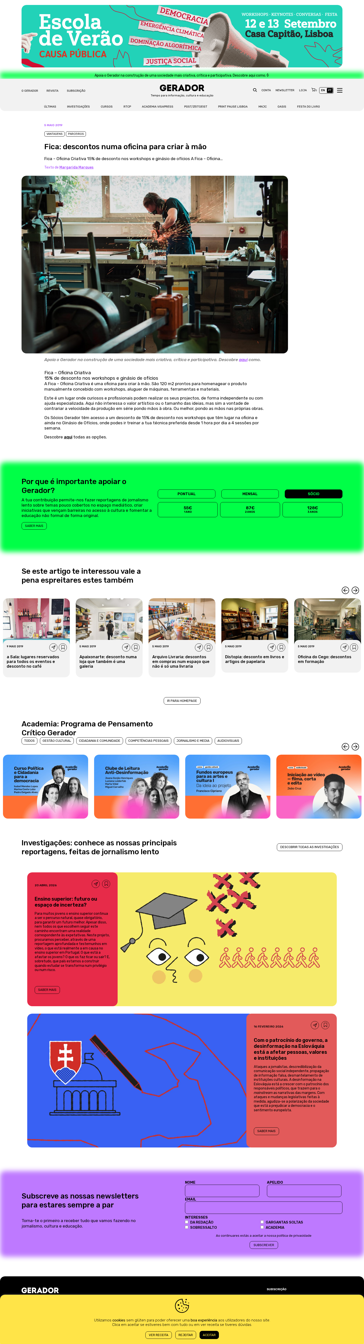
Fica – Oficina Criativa (67, 372)
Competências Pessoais (148, 741)
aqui (243, 359)
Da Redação (201, 1222)
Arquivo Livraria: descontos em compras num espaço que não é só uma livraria (180, 662)
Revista (52, 90)
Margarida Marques (76, 167)
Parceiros (76, 134)
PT (330, 90)
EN (323, 90)
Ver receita (158, 1335)
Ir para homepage (182, 701)
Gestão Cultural (57, 741)
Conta (266, 90)
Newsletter (285, 90)
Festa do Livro (308, 106)
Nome (190, 1182)
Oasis (282, 106)
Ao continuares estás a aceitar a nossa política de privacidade (264, 1235)
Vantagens (54, 134)
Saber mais (34, 526)
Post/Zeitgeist (195, 106)
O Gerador (30, 90)
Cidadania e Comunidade (99, 741)
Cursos (107, 106)
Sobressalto (203, 1227)
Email (190, 1199)
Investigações (78, 106)
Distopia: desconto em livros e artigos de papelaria (254, 659)
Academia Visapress (157, 106)
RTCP (127, 106)
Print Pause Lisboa (233, 106)
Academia (275, 1227)
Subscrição (76, 90)
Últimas (50, 106)
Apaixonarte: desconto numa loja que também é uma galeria (108, 662)
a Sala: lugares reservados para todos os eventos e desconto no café (33, 662)
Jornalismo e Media (193, 741)
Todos (29, 741)
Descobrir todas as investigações (309, 847)
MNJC (263, 106)
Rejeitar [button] (186, 1335)
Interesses (196, 1217)
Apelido (275, 1182)
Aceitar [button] (209, 1335)
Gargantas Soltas (284, 1222)
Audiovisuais (228, 741)
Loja (303, 90)
